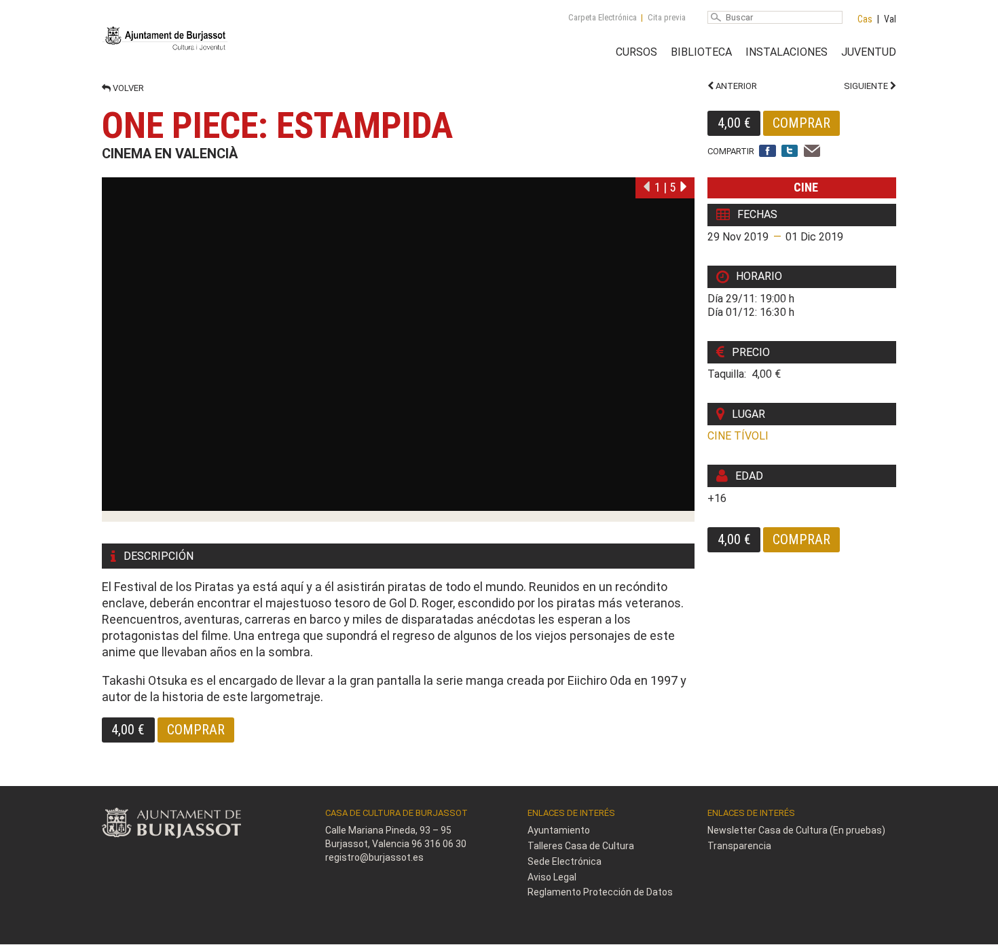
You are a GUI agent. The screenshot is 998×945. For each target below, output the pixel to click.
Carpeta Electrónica (602, 17)
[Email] (812, 152)
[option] (398, 349)
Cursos (636, 52)
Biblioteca (701, 52)
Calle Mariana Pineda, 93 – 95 (388, 830)
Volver (127, 88)
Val (890, 19)
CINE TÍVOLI (738, 435)
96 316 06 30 (438, 843)
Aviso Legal (552, 877)
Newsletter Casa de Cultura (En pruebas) (796, 830)
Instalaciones (786, 52)
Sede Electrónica (565, 861)
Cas (864, 19)
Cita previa (667, 17)
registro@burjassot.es (374, 857)
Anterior (735, 86)
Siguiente (867, 86)
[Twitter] (790, 152)
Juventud (868, 52)
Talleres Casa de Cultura (581, 845)
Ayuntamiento (559, 830)
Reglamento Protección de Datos (600, 892)
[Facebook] (767, 152)
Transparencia (739, 845)
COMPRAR (801, 123)
